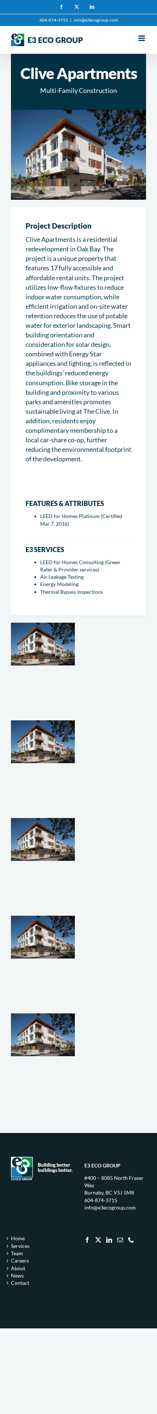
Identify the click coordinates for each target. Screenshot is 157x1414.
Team (17, 1253)
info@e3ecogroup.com (96, 20)
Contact (20, 1283)
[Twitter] (98, 1240)
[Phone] (131, 1240)
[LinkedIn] (109, 1240)
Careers (20, 1260)
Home (18, 1238)
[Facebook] (87, 1240)
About (18, 1268)
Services (20, 1246)
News (17, 1275)
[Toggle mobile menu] (142, 38)
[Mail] (120, 1240)
